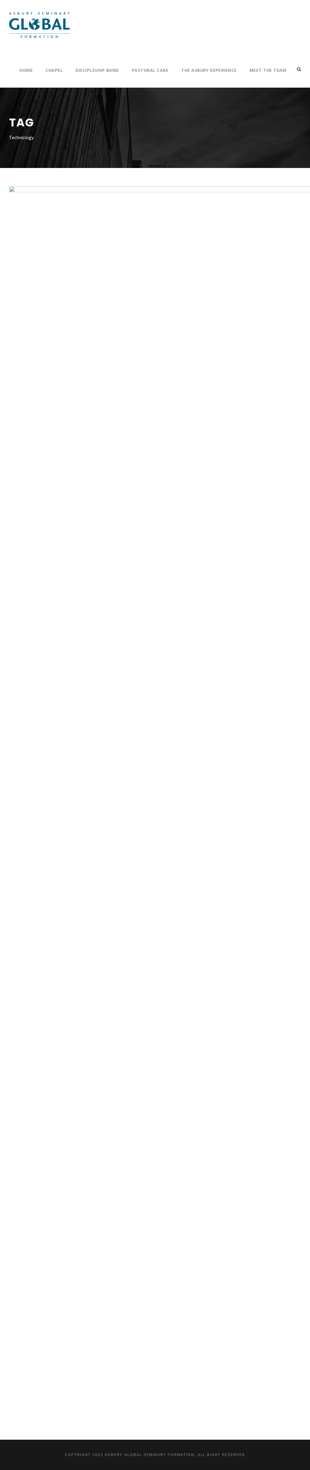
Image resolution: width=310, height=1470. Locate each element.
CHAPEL (54, 70)
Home (26, 70)
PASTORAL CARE (150, 70)
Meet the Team (268, 70)
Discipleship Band (97, 70)
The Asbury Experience (209, 70)
